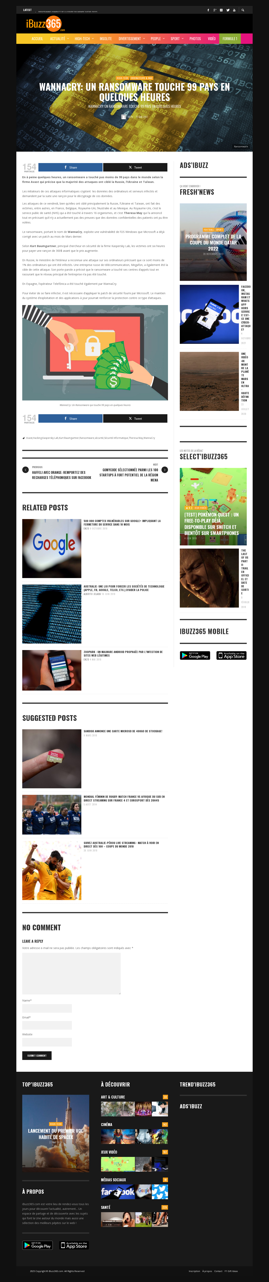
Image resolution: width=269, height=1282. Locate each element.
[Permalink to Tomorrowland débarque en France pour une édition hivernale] (143, 1109)
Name (27, 1000)
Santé (105, 1207)
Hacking (37, 438)
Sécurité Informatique (116, 438)
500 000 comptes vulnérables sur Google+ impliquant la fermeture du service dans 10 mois (122, 522)
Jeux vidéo (109, 1152)
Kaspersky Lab (50, 438)
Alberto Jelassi (92, 594)
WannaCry (149, 438)
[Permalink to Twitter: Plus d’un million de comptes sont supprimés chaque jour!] (160, 1191)
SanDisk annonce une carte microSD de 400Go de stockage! (123, 731)
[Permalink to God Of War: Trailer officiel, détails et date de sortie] (143, 1164)
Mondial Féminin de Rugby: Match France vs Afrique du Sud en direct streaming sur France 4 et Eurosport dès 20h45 (124, 798)
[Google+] (215, 10)
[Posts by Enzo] (123, 117)
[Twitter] (228, 10)
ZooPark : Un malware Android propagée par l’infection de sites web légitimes (123, 653)
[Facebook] (208, 10)
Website (27, 1034)
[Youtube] (234, 10)
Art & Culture (113, 1096)
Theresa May (136, 438)
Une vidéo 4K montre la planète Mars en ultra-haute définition (245, 376)
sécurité (99, 438)
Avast (29, 438)
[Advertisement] (175, 23)
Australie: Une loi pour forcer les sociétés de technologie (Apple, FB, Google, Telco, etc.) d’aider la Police (124, 588)
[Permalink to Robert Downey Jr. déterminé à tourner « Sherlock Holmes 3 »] (143, 1136)
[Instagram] (221, 10)
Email (26, 1017)
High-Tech (122, 78)
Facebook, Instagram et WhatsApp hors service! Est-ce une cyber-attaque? (246, 307)
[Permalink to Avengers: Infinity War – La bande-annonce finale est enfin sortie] (160, 1136)
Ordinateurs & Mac (141, 78)
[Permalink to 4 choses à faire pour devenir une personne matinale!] (118, 1219)
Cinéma (106, 1124)
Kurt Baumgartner (69, 438)
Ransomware (87, 438)
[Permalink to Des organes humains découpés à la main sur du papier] (160, 1109)
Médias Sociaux (113, 1179)
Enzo (130, 117)
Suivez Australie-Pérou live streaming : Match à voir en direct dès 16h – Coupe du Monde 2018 (121, 844)
